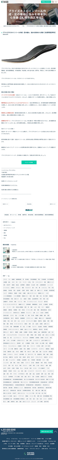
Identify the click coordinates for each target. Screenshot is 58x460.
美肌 (15, 301)
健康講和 (5, 309)
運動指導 (37, 362)
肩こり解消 (45, 296)
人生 (19, 371)
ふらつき (23, 321)
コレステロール (50, 371)
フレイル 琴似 (33, 396)
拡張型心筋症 (5, 315)
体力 (41, 296)
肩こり (4, 401)
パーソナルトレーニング (6, 198)
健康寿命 (47, 307)
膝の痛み (27, 279)
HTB (11, 373)
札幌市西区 (22, 284)
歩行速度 (45, 290)
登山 (16, 315)
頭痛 (31, 307)
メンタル (34, 368)
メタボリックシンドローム (13, 329)
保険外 (22, 362)
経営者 (25, 298)
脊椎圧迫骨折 (48, 318)
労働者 (29, 298)
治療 (30, 373)
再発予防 (17, 318)
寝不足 (28, 357)
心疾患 (13, 368)
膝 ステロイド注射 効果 (40, 379)
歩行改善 (50, 376)
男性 (28, 346)
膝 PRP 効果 (51, 382)
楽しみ (16, 365)
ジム (9, 279)
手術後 (32, 343)
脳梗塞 (13, 279)
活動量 (21, 332)
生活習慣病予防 (35, 298)
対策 (33, 376)
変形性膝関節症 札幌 (7, 382)
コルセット (25, 365)
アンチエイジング (22, 334)
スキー (43, 307)
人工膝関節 (27, 343)
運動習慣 (5, 371)
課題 (47, 354)
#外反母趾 (30, 215)
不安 (49, 287)
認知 (22, 371)
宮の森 (9, 368)
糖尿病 (15, 293)
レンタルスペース (36, 340)
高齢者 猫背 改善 (27, 387)
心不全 (29, 282)
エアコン (50, 357)
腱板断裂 (23, 312)
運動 (7, 323)
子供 (33, 282)
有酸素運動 (50, 326)
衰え (29, 359)
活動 (25, 376)
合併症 (20, 293)
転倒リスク (16, 298)
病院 (48, 321)
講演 (50, 365)
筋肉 (29, 315)
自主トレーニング (28, 329)
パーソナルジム (6, 287)
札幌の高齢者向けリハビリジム (9, 185)
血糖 (4, 373)
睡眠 (28, 334)
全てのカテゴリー (8, 225)
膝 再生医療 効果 (44, 382)
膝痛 (37, 296)
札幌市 (23, 290)
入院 (33, 323)
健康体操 (10, 309)
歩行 (13, 307)
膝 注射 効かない (46, 384)
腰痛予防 (16, 348)
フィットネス (5, 362)
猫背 (17, 401)
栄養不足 (45, 357)
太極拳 (51, 354)
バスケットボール (39, 282)
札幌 (41, 398)
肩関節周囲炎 (34, 304)
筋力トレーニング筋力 (50, 334)
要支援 (52, 348)
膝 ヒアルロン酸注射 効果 (29, 379)
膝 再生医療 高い (38, 384)
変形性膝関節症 (33, 279)
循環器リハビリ (41, 293)
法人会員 (33, 284)
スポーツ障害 (39, 401)
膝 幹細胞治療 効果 (29, 384)
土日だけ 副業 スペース (45, 340)
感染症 (4, 354)
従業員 (41, 323)
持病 (30, 323)
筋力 (33, 287)
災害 (27, 398)
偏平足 (27, 290)
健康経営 (28, 284)
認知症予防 (39, 354)
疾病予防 (12, 401)
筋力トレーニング (26, 401)
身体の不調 (46, 401)
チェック (5, 376)
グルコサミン (41, 348)
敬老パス (12, 332)
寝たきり (29, 351)
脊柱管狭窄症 (51, 290)
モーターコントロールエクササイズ (10, 304)
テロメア (16, 354)
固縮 (38, 309)
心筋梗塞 (5, 282)
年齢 (20, 365)
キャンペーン (28, 312)
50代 (41, 298)
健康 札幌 (39, 396)
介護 (37, 398)
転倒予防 (50, 398)
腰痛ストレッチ (50, 282)
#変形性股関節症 (39, 215)
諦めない (42, 365)
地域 (19, 309)
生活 (45, 373)
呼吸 (24, 348)
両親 (33, 351)
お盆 (24, 326)
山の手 (4, 368)
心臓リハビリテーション (31, 293)
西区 (14, 362)
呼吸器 (17, 368)
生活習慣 (38, 373)
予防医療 (33, 359)
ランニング (40, 301)
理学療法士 (10, 293)
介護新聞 (25, 332)
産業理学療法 (44, 332)
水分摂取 (37, 376)
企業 (49, 332)
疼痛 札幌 (38, 390)
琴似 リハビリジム (24, 382)
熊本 (30, 398)
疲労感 (24, 357)
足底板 (4, 321)
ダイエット (18, 287)
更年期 (42, 337)
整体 (45, 315)
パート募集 (28, 326)
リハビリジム (44, 287)
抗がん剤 (26, 368)
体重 (40, 351)
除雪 (7, 373)
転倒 (34, 296)
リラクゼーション (29, 318)
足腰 (47, 365)
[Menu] (55, 1)
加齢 (37, 351)
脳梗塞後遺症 (18, 279)
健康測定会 (35, 329)
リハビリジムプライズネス (12, 334)
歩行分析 (11, 301)
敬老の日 (40, 329)
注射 (43, 334)
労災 (23, 343)
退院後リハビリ (44, 376)
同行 (13, 365)
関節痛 (16, 332)
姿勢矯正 (5, 290)
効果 (30, 296)
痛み (16, 198)
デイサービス (21, 396)
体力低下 (14, 393)
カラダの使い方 (21, 373)
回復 (52, 373)
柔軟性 (26, 323)
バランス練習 (17, 376)
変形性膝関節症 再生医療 (34, 382)
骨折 (37, 284)
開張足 (32, 290)
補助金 (44, 321)
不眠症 (31, 334)
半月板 (4, 351)
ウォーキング (25, 337)
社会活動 (40, 326)
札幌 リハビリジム (21, 393)
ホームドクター (12, 359)
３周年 (30, 365)
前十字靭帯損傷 (50, 279)
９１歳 (37, 365)
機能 (7, 359)
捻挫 (45, 282)
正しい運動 (42, 343)
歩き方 (17, 351)
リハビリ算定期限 (17, 296)
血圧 (39, 332)
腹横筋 (28, 348)
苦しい (21, 368)
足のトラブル (30, 354)
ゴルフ (43, 359)
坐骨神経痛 (28, 304)
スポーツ (5, 348)
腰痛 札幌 (44, 390)
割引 (11, 337)
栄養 (11, 326)
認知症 (4, 337)
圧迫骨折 (18, 290)
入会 (19, 321)
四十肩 (32, 315)
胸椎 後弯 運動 (48, 387)
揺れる (49, 309)
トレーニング (50, 284)
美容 (48, 315)
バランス (5, 279)
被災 (34, 398)
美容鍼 (37, 315)
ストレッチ (33, 401)
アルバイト (34, 326)
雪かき (12, 318)
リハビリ (45, 398)
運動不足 (40, 321)
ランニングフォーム (12, 346)
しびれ (35, 307)
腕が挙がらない (17, 312)
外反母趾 (10, 290)
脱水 (47, 298)
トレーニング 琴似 (30, 393)
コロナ (13, 282)
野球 (9, 365)
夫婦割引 (12, 287)
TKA (25, 351)
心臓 (34, 312)
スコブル (12, 315)
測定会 (45, 362)
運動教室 (5, 329)
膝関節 (21, 351)
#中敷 (19, 215)
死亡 (33, 390)
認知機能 (18, 359)
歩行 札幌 (38, 393)
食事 (42, 373)
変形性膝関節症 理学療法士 (19, 398)
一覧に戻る (29, 204)
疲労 (20, 357)
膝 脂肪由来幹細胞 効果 (19, 384)
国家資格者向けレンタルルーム (9, 343)
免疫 (35, 334)
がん (20, 282)
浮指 (8, 321)
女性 (12, 321)
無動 (35, 309)
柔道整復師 (22, 318)
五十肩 (40, 304)
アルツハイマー (39, 371)
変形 (14, 290)
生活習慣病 (24, 359)
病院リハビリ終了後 (7, 393)
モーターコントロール (18, 323)
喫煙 (49, 373)
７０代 (48, 368)
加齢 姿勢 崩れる (41, 387)
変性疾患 (18, 343)
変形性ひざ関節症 (19, 307)
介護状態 (19, 346)
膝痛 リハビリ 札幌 (49, 379)
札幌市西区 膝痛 (16, 382)
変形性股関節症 (6, 298)
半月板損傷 (44, 279)
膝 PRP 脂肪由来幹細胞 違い (8, 384)
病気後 (5, 235)
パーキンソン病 (29, 309)
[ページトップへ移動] (55, 431)
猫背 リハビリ (6, 390)
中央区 (18, 362)
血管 (4, 334)
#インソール (13, 215)
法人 (5, 238)
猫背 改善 (5, 387)
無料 (34, 365)
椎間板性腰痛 (16, 326)
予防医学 (10, 371)
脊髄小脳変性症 (44, 309)
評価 (27, 373)
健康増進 (51, 343)
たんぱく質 (45, 351)
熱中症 (11, 323)
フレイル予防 (5, 326)
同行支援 (50, 362)
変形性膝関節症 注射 (7, 379)
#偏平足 (24, 215)
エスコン (5, 365)
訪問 (11, 362)
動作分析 (46, 301)
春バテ (29, 376)
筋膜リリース (39, 290)
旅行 (15, 321)
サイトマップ (52, 448)
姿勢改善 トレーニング (18, 387)
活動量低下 (5, 301)
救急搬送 (50, 351)
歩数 (4, 340)
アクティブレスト (39, 357)
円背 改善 (34, 387)
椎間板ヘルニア (22, 304)
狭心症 (42, 312)
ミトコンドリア (31, 371)
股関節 (21, 329)
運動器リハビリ (25, 296)
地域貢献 (45, 326)
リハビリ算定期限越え (7, 296)
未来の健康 (22, 354)
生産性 (37, 323)
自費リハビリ (46, 323)
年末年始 (30, 332)
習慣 (30, 368)
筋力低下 (8, 284)
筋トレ (44, 371)
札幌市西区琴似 (6, 318)
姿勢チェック (5, 332)
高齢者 (13, 198)
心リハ (37, 312)
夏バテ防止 (5, 357)
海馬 (25, 371)
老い (52, 332)
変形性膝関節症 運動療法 (17, 379)
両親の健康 (38, 359)
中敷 (24, 301)
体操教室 (15, 309)
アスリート (33, 346)
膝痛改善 (47, 348)
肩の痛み (51, 304)
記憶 (22, 376)
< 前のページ (5, 204)
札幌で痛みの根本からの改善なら (9, 189)
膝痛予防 (9, 351)
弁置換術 (46, 312)
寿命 (51, 337)
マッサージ (27, 362)
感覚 (44, 354)
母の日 (37, 343)
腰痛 (8, 401)
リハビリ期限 (21, 315)
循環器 (35, 332)
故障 (42, 346)
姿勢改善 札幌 (13, 390)
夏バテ (32, 357)
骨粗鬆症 (51, 296)
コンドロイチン (34, 348)
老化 (36, 287)
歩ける (15, 371)
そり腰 (24, 346)
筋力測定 (46, 329)
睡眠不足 (11, 357)
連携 (52, 321)
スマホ (8, 340)
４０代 (47, 293)
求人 (4, 307)
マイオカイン (10, 354)
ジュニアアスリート (17, 337)
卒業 (41, 362)
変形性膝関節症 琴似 (47, 396)
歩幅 (12, 298)
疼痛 (4, 323)
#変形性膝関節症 (49, 215)
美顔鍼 (41, 315)
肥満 (23, 287)
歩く (17, 282)
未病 (4, 284)
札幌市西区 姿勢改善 (27, 390)
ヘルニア (5, 293)
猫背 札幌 (19, 390)
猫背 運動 (10, 387)
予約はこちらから (46, 1)
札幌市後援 (10, 376)
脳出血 (17, 284)
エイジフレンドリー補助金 (31, 321)
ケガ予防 (38, 346)
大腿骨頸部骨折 (43, 284)
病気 (44, 298)
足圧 (34, 373)
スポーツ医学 (47, 346)
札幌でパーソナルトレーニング (9, 181)
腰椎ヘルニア (41, 318)
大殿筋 (21, 348)
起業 (30, 340)
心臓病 (24, 293)
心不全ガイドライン (21, 340)
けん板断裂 (45, 304)
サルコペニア (28, 287)
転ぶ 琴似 (44, 393)
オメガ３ (46, 337)
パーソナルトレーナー (7, 312)
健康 (20, 401)
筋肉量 (39, 334)
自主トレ (15, 396)
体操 (27, 340)
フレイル (24, 282)
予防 (39, 307)
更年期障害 (32, 337)
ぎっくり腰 (10, 348)
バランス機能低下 (41, 368)
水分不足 (16, 357)
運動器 (26, 396)
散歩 (47, 343)
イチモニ (15, 373)
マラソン (5, 346)
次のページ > (52, 204)
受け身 (32, 362)
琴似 (39, 279)
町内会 (23, 309)
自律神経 (37, 337)
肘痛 (47, 359)
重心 (13, 351)
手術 (52, 287)
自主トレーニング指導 (7, 396)
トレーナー (9, 307)
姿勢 (25, 307)
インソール (20, 301)
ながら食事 (13, 340)
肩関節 (36, 318)
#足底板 (7, 215)
